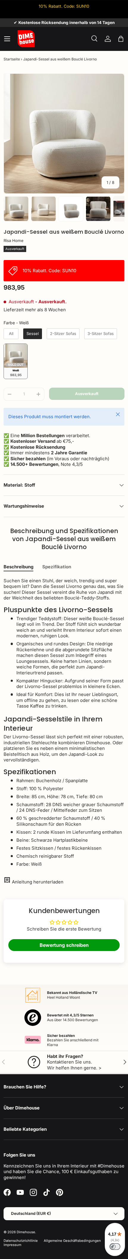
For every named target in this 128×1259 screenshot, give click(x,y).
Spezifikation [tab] (56, 567)
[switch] (115, 1246)
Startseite (12, 59)
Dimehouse (26, 1232)
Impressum (12, 1245)
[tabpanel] (64, 722)
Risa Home (14, 240)
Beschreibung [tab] (18, 567)
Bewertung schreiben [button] (64, 945)
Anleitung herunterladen (37, 882)
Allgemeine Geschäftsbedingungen (72, 1241)
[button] (120, 38)
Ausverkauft (87, 393)
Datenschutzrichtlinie (21, 1241)
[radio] (11, 333)
